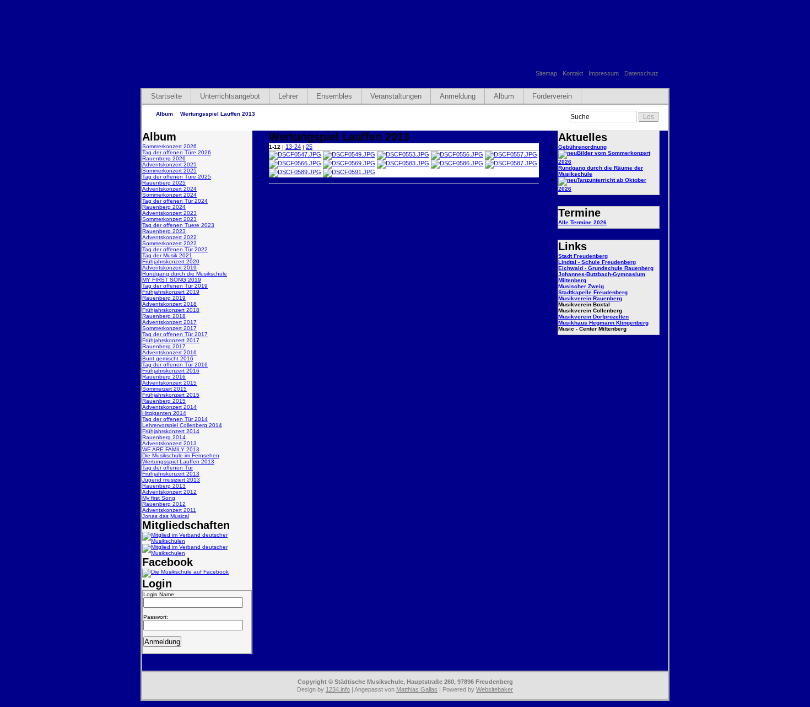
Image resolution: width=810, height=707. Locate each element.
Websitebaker (494, 689)
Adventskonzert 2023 (169, 213)
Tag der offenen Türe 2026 (176, 152)
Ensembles (334, 96)
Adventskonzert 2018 (169, 304)
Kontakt (573, 73)
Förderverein (552, 96)
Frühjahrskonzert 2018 (170, 310)
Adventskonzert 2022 (169, 237)
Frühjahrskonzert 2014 (170, 431)
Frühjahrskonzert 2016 (170, 371)
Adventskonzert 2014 (169, 407)
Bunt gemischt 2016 (167, 358)
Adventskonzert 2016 (169, 352)
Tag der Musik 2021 (167, 255)
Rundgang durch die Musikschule (184, 274)
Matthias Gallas (417, 689)
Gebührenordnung (582, 147)
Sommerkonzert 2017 (169, 328)
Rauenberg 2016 (164, 377)
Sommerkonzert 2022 (169, 243)
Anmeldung (458, 96)
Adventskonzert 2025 (169, 164)
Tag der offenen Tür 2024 (175, 201)
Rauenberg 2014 (164, 437)
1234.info (338, 689)
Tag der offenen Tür (167, 468)
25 (309, 146)
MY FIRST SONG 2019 (171, 280)
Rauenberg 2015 (164, 401)
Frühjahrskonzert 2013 (170, 474)
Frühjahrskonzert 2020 (170, 261)
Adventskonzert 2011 (169, 510)
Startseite (166, 96)
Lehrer (288, 96)
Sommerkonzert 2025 (169, 171)
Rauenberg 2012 (164, 504)
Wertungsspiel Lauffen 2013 (217, 114)
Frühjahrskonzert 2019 (170, 292)
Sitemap (546, 73)
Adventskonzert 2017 (169, 322)
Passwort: (155, 617)
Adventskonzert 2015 (169, 383)
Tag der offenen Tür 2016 (175, 364)
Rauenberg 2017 (164, 346)
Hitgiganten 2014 (164, 413)
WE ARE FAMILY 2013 (170, 449)
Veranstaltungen (396, 96)
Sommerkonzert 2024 (169, 195)
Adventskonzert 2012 (169, 492)
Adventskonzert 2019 (169, 268)
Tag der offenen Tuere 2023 (178, 225)
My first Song (158, 498)
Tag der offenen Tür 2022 (175, 249)
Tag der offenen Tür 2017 (175, 334)
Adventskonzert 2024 (169, 189)
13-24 (293, 146)
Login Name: (159, 594)
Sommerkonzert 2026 (169, 146)
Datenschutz (641, 73)
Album (504, 96)
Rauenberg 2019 (164, 298)
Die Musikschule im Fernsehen (180, 455)
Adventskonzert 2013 (169, 443)
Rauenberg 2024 (164, 207)
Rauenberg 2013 (164, 486)
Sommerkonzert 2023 (169, 219)
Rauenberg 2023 (164, 231)
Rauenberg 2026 (164, 158)
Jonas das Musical (165, 516)
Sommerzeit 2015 (164, 389)
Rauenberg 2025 (164, 183)
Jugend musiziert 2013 (171, 480)
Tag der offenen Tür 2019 (175, 286)
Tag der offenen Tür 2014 (175, 419)
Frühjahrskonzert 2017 (170, 340)
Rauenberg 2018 (164, 316)
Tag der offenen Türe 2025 (176, 177)
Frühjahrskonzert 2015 (170, 395)
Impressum (603, 73)
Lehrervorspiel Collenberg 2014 (182, 425)
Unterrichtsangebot (230, 96)
